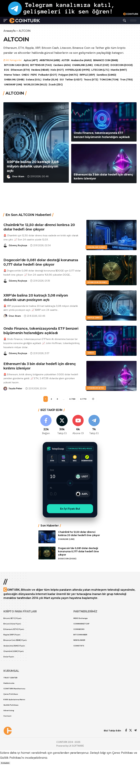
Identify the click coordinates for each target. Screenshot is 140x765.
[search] (124, 20)
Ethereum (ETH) (20, 69)
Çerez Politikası (122, 753)
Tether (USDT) (73, 79)
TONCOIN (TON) (109, 79)
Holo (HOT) (57, 69)
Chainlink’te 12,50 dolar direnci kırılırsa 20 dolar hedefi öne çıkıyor (79, 533)
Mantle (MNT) (119, 69)
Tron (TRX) (126, 79)
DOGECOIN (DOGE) (121, 65)
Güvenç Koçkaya (18, 245)
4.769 (72, 399)
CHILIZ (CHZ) (101, 65)
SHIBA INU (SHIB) (14, 79)
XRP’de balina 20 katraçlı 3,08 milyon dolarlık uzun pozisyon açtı (33, 166)
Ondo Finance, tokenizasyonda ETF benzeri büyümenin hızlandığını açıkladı (40, 330)
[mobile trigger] (6, 20)
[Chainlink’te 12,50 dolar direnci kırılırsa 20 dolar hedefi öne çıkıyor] (111, 235)
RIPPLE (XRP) (87, 74)
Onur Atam (18, 176)
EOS (6, 69)
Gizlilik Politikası (10, 758)
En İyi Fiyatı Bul (70, 508)
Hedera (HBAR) (40, 69)
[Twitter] (62, 425)
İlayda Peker (15, 388)
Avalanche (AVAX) (81, 60)
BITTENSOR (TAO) (41, 65)
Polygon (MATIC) (68, 74)
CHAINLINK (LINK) (82, 65)
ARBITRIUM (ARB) (49, 60)
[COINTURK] (24, 20)
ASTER (65, 60)
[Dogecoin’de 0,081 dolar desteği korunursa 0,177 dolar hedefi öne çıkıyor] (111, 270)
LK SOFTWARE (76, 745)
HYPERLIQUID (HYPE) (77, 69)
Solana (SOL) (33, 79)
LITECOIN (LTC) (100, 69)
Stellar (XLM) (50, 79)
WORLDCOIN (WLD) (35, 84)
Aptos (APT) (31, 60)
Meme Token (12, 74)
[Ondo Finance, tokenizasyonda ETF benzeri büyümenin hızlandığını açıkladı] (104, 122)
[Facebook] (46, 425)
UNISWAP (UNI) (13, 84)
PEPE (34, 74)
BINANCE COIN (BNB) (105, 60)
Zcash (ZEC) (55, 84)
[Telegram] (94, 425)
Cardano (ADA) (62, 65)
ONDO (25, 74)
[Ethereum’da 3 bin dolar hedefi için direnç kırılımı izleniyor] (104, 163)
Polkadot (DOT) (47, 74)
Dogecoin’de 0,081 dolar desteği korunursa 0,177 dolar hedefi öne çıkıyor (40, 262)
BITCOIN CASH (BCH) (16, 65)
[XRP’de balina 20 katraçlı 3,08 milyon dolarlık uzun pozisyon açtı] (36, 142)
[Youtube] (78, 425)
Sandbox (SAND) (106, 74)
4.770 (83, 399)
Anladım (5, 763)
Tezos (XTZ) (91, 79)
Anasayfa (9, 31)
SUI (62, 79)
